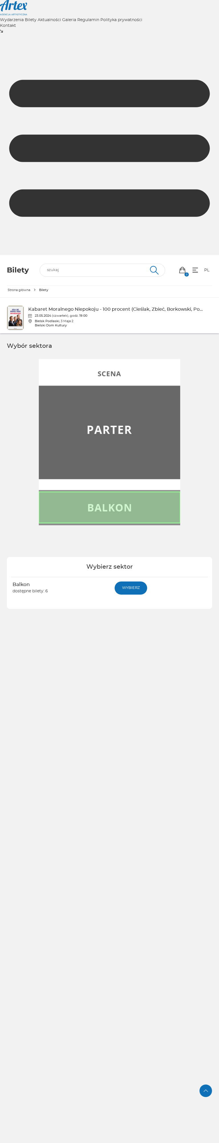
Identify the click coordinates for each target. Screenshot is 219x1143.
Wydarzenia (12, 20)
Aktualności (49, 20)
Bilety (30, 20)
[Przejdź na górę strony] (205, 1090)
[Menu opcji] (195, 270)
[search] (102, 270)
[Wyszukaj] (154, 270)
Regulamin (88, 20)
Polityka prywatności (121, 20)
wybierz (131, 588)
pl (206, 270)
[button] (182, 270)
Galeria (69, 20)
